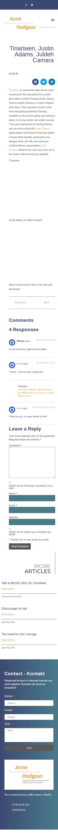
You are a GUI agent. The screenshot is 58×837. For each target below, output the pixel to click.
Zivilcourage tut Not (14, 608)
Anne (19, 363)
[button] (52, 19)
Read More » (8, 589)
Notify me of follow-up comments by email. (30, 533)
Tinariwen (14, 90)
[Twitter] (32, 5)
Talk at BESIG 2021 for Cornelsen (23, 583)
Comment (15, 445)
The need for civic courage (19, 634)
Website (13, 517)
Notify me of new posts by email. (30, 539)
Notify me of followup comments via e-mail (31, 487)
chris (19, 408)
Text (7, 724)
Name (13, 493)
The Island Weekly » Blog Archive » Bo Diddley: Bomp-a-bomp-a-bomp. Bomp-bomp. (36, 392)
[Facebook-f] (26, 5)
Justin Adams (42, 128)
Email (13, 505)
